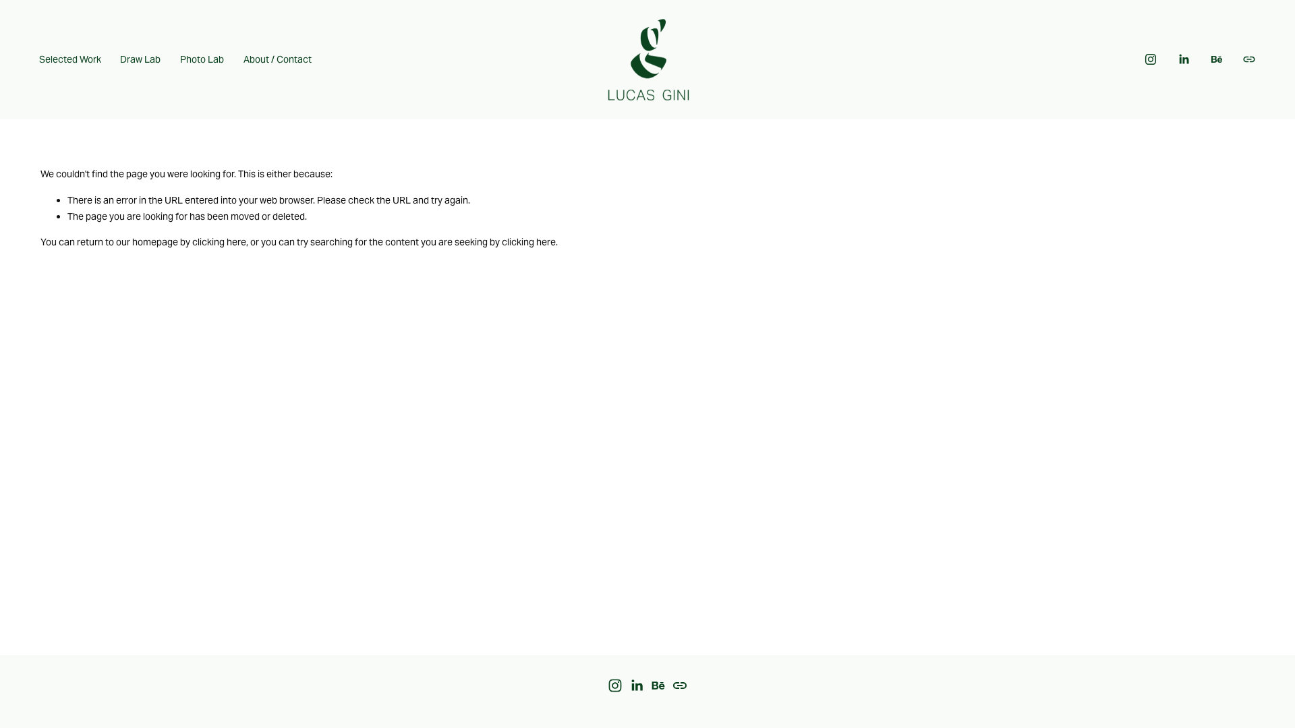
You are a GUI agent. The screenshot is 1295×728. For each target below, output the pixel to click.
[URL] (1249, 59)
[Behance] (1217, 59)
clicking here (219, 242)
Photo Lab (202, 59)
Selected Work (70, 59)
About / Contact (277, 59)
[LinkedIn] (1183, 59)
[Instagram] (1150, 59)
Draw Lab (140, 59)
